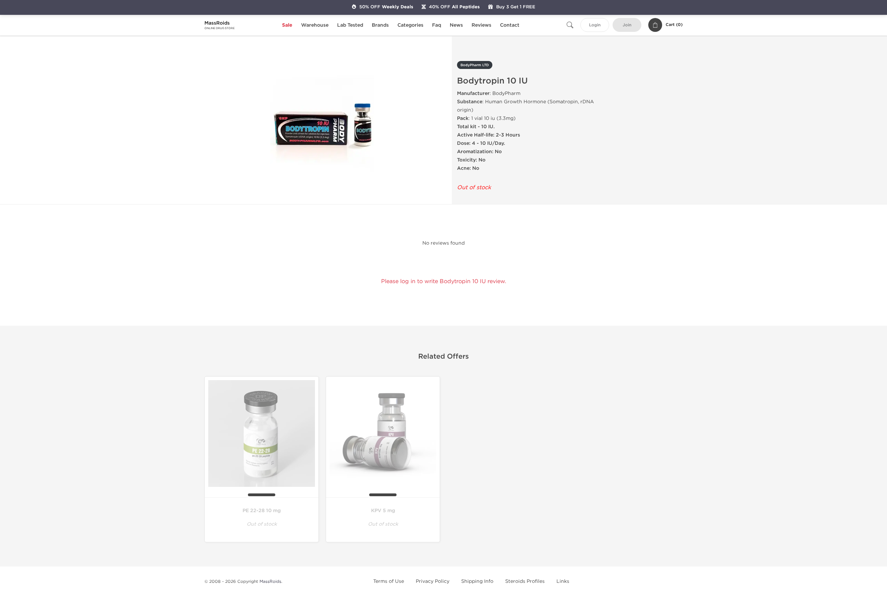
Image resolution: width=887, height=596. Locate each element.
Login (594, 25)
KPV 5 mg (383, 511)
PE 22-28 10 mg (262, 511)
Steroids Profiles (525, 581)
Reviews (481, 25)
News (456, 25)
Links (562, 581)
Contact (509, 25)
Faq (436, 25)
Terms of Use (388, 581)
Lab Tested (350, 25)
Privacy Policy (432, 581)
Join (627, 25)
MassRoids (270, 581)
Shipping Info (477, 581)
